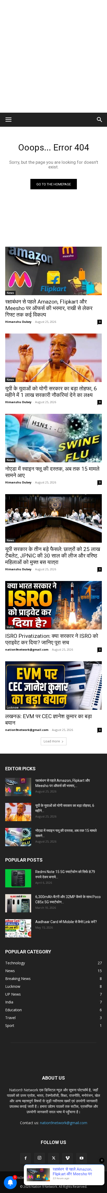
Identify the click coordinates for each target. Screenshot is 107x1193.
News (10, 293)
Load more (52, 741)
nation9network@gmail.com (26, 649)
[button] (8, 120)
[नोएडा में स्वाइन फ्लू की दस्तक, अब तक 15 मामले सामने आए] (53, 438)
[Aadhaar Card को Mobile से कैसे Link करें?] (18, 928)
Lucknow (12, 707)
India (10, 627)
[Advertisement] (53, 56)
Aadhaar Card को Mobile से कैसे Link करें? (66, 922)
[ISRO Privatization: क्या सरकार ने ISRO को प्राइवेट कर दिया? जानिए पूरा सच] (53, 605)
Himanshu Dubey (18, 322)
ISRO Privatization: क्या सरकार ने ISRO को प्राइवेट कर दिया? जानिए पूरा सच (51, 639)
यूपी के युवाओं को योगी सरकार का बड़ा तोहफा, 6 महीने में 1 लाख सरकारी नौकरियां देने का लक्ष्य (51, 391)
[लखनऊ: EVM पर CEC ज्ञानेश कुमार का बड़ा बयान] (53, 685)
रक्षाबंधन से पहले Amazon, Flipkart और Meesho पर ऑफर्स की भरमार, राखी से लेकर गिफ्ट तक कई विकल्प (48, 308)
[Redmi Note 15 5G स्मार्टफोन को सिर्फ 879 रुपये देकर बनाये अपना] (18, 878)
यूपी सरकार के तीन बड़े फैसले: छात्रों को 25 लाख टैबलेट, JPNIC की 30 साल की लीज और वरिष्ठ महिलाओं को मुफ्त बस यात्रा (52, 555)
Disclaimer (22, 1177)
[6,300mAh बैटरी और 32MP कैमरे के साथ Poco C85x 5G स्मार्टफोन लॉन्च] (18, 903)
